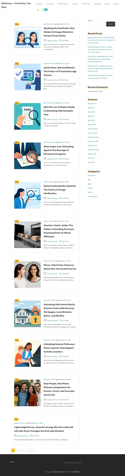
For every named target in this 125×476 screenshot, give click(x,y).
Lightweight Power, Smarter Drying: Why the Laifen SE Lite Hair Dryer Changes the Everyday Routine (101, 40)
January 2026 (92, 133)
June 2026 (91, 112)
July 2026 (91, 108)
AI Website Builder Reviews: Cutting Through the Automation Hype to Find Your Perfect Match (100, 49)
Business (40, 4)
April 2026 (91, 120)
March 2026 (92, 124)
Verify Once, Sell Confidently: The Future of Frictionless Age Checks (60, 71)
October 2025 (92, 145)
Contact (12, 462)
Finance (116, 4)
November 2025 (93, 141)
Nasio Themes (58, 472)
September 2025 (93, 150)
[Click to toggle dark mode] (45, 10)
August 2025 (92, 154)
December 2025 (93, 137)
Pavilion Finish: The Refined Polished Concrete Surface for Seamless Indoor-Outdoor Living (100, 68)
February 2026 (93, 129)
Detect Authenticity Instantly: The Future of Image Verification (60, 190)
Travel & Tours (86, 4)
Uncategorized (92, 196)
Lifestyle (75, 4)
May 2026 (91, 116)
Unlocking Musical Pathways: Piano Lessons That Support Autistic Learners (59, 348)
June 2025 (91, 162)
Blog (16, 24)
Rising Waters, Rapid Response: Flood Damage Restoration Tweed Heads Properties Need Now (100, 59)
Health (90, 192)
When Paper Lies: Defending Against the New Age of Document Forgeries (59, 150)
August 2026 (92, 103)
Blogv (89, 184)
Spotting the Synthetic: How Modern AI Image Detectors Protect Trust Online (59, 32)
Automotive (91, 175)
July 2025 (91, 158)
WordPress (76, 472)
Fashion (107, 4)
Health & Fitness (62, 4)
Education (97, 4)
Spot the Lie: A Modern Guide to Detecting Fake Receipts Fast (59, 111)
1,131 (30, 450)
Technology (50, 4)
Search (90, 20)
